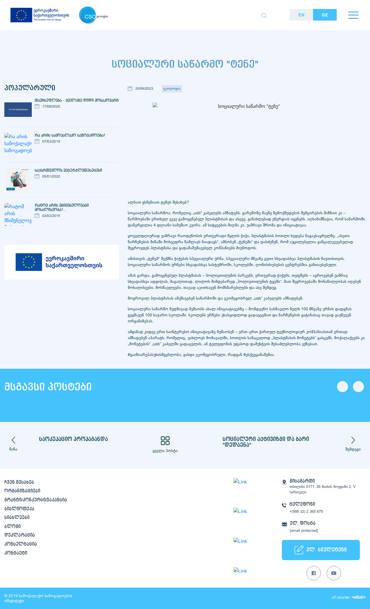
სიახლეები (16, 518)
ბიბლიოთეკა (19, 509)
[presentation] (342, 386)
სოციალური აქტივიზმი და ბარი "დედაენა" (266, 442)
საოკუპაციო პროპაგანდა (73, 439)
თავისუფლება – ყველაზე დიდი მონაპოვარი (77, 100)
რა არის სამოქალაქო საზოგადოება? (70, 135)
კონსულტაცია (20, 544)
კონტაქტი (15, 553)
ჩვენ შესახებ (19, 482)
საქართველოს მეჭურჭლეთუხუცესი (68, 170)
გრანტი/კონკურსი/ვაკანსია (35, 500)
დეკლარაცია (19, 535)
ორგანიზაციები (22, 491)
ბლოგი (12, 527)
